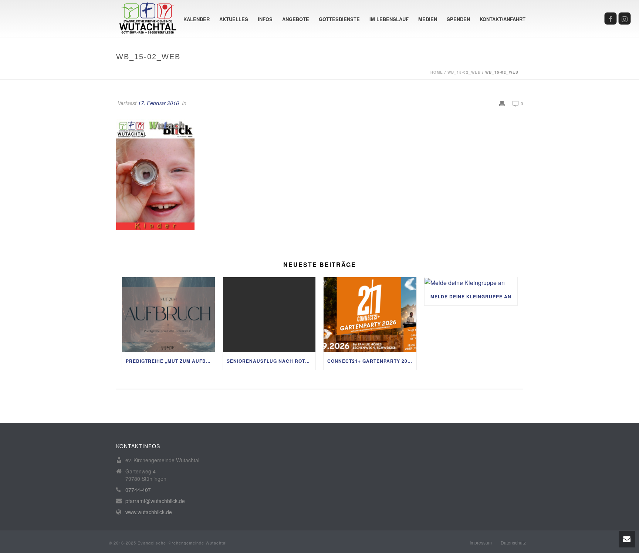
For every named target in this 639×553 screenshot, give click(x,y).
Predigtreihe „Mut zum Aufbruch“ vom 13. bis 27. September (170, 361)
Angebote (295, 19)
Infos (265, 19)
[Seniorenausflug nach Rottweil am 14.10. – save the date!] (269, 314)
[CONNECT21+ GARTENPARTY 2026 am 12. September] (370, 314)
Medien (427, 19)
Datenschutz (513, 543)
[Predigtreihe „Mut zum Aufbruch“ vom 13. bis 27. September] (168, 314)
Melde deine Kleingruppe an (470, 296)
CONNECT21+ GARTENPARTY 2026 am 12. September (371, 361)
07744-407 (138, 489)
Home (436, 72)
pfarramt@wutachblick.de (155, 500)
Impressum (481, 543)
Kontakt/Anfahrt (502, 19)
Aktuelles (233, 19)
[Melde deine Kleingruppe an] (471, 282)
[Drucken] (502, 103)
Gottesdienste (339, 19)
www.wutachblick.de (148, 512)
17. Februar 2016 (158, 103)
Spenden (458, 19)
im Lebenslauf (389, 19)
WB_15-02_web (464, 72)
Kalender (196, 19)
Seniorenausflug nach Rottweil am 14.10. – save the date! (271, 361)
